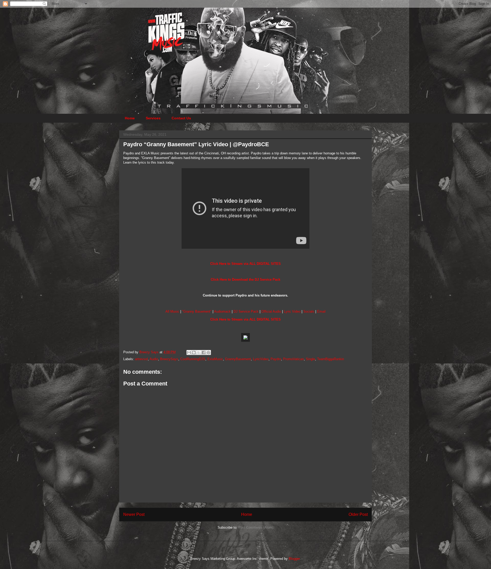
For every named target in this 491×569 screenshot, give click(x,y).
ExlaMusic (215, 359)
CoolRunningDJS (192, 359)
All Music (172, 311)
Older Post (358, 514)
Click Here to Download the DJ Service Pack (245, 279)
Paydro (276, 359)
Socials (308, 311)
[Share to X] (198, 352)
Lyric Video (292, 311)
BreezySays (169, 359)
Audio (154, 359)
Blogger (294, 559)
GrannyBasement (238, 359)
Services (153, 118)
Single (310, 359)
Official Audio (271, 311)
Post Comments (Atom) (255, 527)
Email (321, 311)
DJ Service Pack (246, 311)
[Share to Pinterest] (208, 352)
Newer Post (133, 514)
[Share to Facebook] (203, 352)
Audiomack (222, 311)
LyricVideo (261, 359)
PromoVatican (293, 359)
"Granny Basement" (196, 311)
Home (130, 118)
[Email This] (189, 352)
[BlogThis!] (193, 352)
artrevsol (141, 359)
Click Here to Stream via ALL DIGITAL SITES (245, 264)
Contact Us (181, 118)
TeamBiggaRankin (330, 359)
